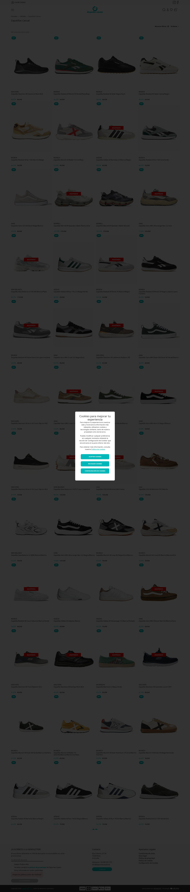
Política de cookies (98, 449)
